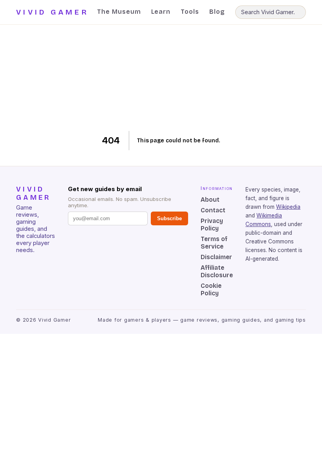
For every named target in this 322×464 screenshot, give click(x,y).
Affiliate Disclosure (217, 271)
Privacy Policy (212, 224)
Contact (213, 210)
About (210, 199)
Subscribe (169, 218)
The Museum (119, 11)
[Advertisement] (161, 78)
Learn (161, 11)
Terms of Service (214, 242)
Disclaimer (216, 257)
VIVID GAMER (52, 12)
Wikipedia (288, 207)
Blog (217, 11)
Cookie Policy (211, 289)
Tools (190, 11)
